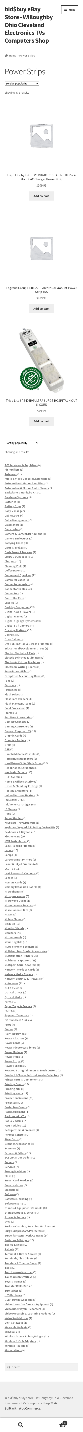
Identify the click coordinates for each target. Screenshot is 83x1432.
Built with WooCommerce (22, 1408)
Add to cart (41, 196)
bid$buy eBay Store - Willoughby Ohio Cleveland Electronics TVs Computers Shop (29, 25)
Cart (53, 1422)
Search (21, 1425)
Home (12, 55)
